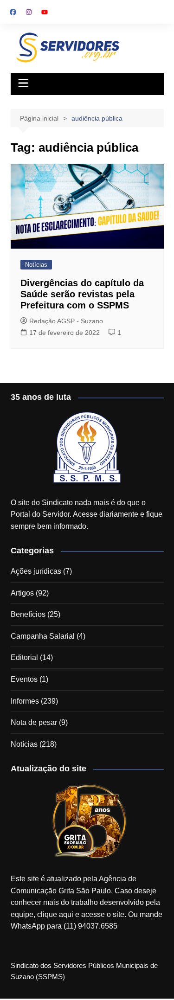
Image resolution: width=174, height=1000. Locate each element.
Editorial (24, 657)
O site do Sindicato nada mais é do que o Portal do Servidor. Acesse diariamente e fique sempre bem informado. (86, 514)
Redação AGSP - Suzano (66, 321)
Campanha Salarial (43, 636)
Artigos (22, 593)
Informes (25, 701)
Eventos (24, 679)
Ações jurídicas (36, 571)
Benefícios (28, 614)
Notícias (36, 264)
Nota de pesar (34, 722)
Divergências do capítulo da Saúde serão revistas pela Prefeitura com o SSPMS (82, 294)
